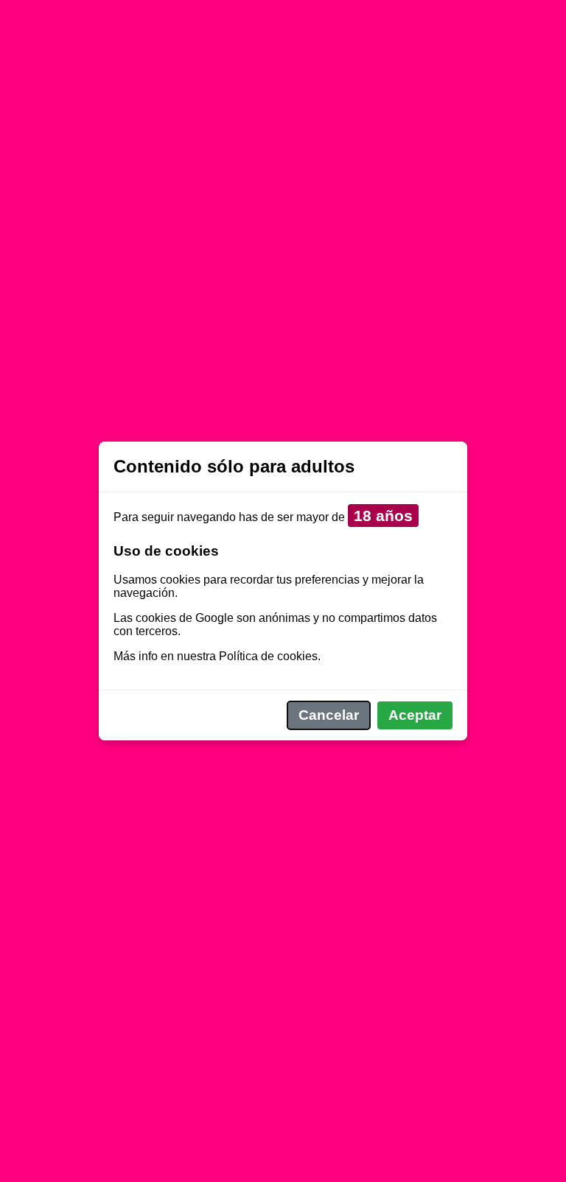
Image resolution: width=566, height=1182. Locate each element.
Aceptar (414, 715)
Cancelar (328, 715)
